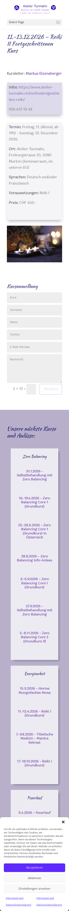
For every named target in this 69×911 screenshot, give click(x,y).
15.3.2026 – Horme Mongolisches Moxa (35, 690)
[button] (63, 822)
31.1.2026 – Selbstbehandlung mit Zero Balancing (34, 475)
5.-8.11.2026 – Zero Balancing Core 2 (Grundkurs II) (34, 637)
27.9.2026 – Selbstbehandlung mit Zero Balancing (34, 610)
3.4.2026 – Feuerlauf (34, 812)
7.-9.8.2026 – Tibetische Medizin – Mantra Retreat (34, 738)
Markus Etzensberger (44, 74)
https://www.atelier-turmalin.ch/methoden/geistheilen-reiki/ (34, 94)
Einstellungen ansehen (34, 888)
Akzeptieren (34, 867)
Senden (51, 389)
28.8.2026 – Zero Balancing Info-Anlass (34, 558)
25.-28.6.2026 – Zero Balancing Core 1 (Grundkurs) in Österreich (34, 531)
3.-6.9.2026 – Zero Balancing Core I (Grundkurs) (34, 583)
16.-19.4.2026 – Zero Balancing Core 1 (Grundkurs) (34, 502)
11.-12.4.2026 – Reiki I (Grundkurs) (34, 713)
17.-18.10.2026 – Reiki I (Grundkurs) (34, 763)
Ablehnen (34, 878)
